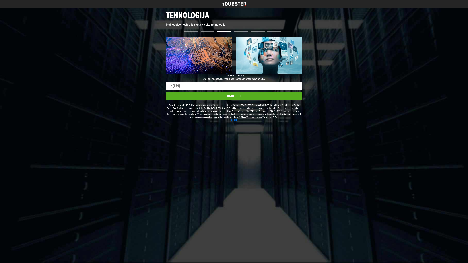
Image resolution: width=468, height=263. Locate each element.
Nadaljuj (234, 96)
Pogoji (234, 120)
